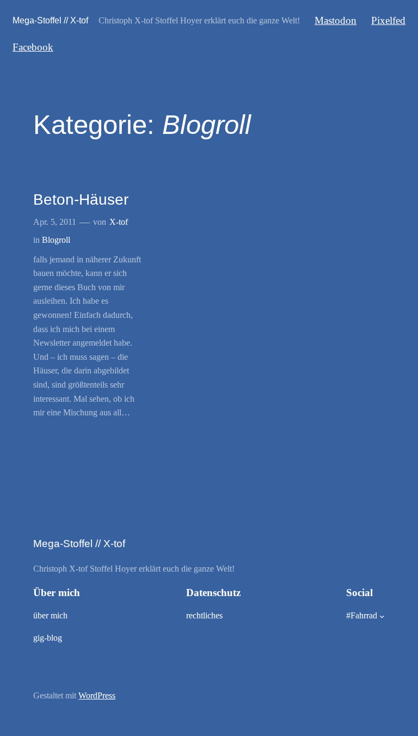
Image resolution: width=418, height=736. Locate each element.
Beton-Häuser (80, 199)
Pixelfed (388, 20)
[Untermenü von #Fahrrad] (382, 616)
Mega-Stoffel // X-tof (50, 20)
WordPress (96, 695)
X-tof (118, 221)
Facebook (33, 47)
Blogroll (56, 239)
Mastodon (335, 20)
